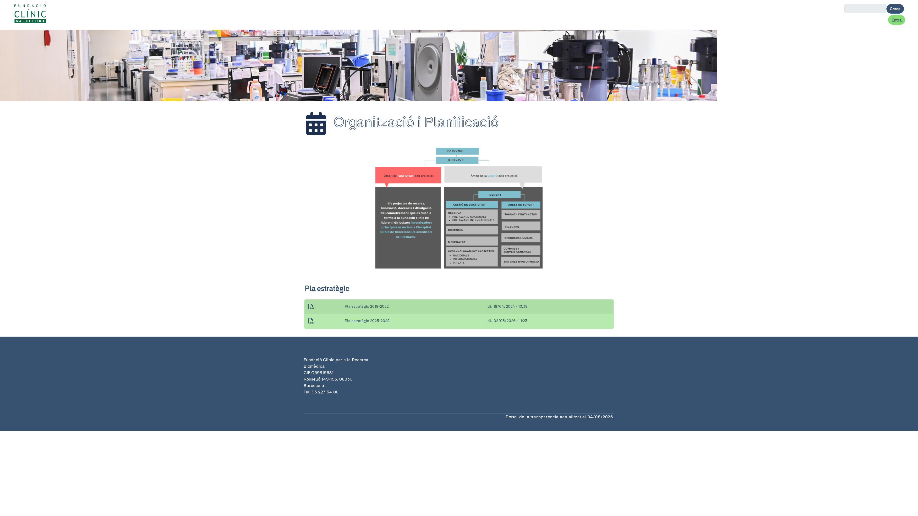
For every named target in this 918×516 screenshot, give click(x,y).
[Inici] (32, 14)
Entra (896, 19)
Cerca (895, 8)
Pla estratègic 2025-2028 (367, 320)
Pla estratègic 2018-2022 (367, 306)
